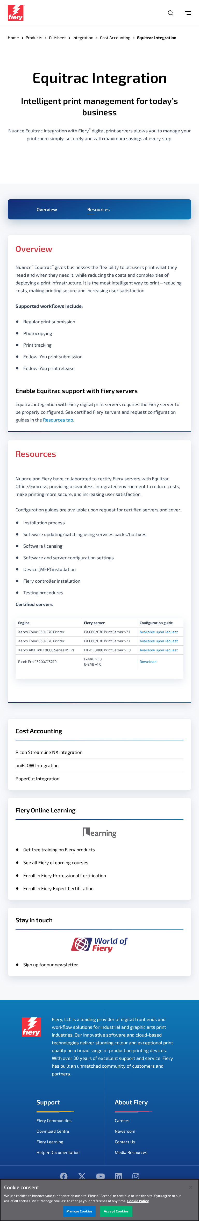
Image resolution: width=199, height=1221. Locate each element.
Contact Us (125, 1141)
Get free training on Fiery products (59, 849)
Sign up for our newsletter (50, 964)
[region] (99, 1200)
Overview (47, 209)
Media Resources (131, 1152)
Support (48, 1102)
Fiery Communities (54, 1120)
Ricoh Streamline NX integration (49, 752)
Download (148, 661)
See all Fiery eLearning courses (55, 862)
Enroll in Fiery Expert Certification (58, 888)
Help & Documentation (58, 1152)
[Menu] (187, 13)
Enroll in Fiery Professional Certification (64, 875)
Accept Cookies (116, 1211)
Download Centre (53, 1131)
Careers (122, 1120)
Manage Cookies (79, 1211)
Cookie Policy (138, 1201)
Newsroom (125, 1131)
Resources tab (58, 420)
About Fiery (131, 1102)
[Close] (190, 1187)
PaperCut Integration (37, 778)
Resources (98, 209)
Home (13, 37)
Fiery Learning (50, 1141)
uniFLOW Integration (37, 765)
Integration (83, 37)
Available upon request (159, 632)
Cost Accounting (115, 37)
